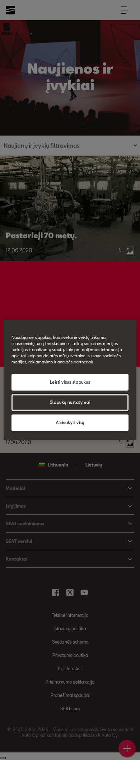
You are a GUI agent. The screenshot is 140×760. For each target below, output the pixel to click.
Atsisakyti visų (70, 422)
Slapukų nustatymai (70, 402)
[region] (70, 380)
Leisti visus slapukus (70, 382)
